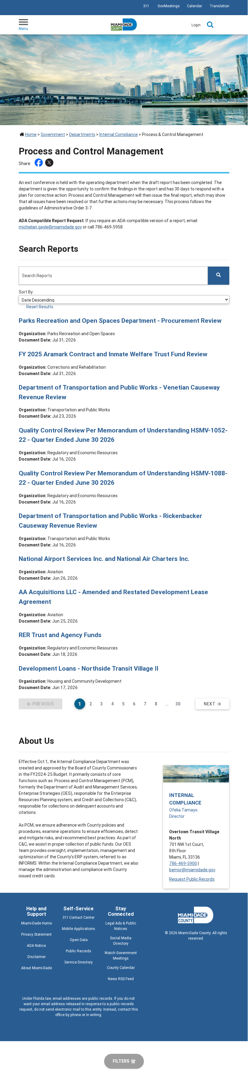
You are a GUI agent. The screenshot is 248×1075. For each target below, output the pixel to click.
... (168, 704)
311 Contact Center (79, 917)
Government (53, 134)
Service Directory (78, 962)
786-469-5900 (183, 863)
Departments (82, 134)
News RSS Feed (121, 978)
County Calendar (121, 967)
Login (196, 25)
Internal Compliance (118, 134)
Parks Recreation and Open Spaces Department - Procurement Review (120, 321)
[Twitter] (50, 163)
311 (146, 6)
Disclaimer (36, 956)
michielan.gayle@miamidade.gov (50, 227)
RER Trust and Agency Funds (60, 635)
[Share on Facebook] (39, 163)
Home (31, 134)
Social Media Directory (120, 941)
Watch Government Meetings (121, 955)
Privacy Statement (36, 934)
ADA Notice (36, 945)
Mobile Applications (78, 928)
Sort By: (26, 292)
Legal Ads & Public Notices (120, 926)
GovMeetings (169, 6)
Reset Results (39, 306)
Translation (219, 6)
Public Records (78, 951)
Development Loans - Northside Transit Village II (88, 668)
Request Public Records (191, 879)
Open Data (79, 939)
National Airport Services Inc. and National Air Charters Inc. (104, 559)
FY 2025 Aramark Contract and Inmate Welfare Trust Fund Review (113, 354)
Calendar (194, 6)
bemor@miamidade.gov (192, 870)
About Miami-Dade (36, 968)
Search (210, 24)
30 (179, 704)
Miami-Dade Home (36, 923)
